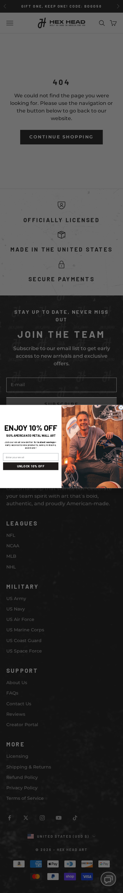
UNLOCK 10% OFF (30, 466)
